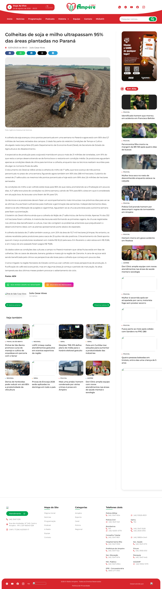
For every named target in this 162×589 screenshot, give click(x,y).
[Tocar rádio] (9, 7)
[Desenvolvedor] (151, 583)
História (62, 19)
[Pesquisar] (152, 19)
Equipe (76, 19)
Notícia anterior (15, 305)
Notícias (20, 19)
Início (9, 19)
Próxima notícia (101, 305)
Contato (88, 19)
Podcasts (50, 19)
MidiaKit (100, 19)
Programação (35, 19)
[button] (9, 53)
